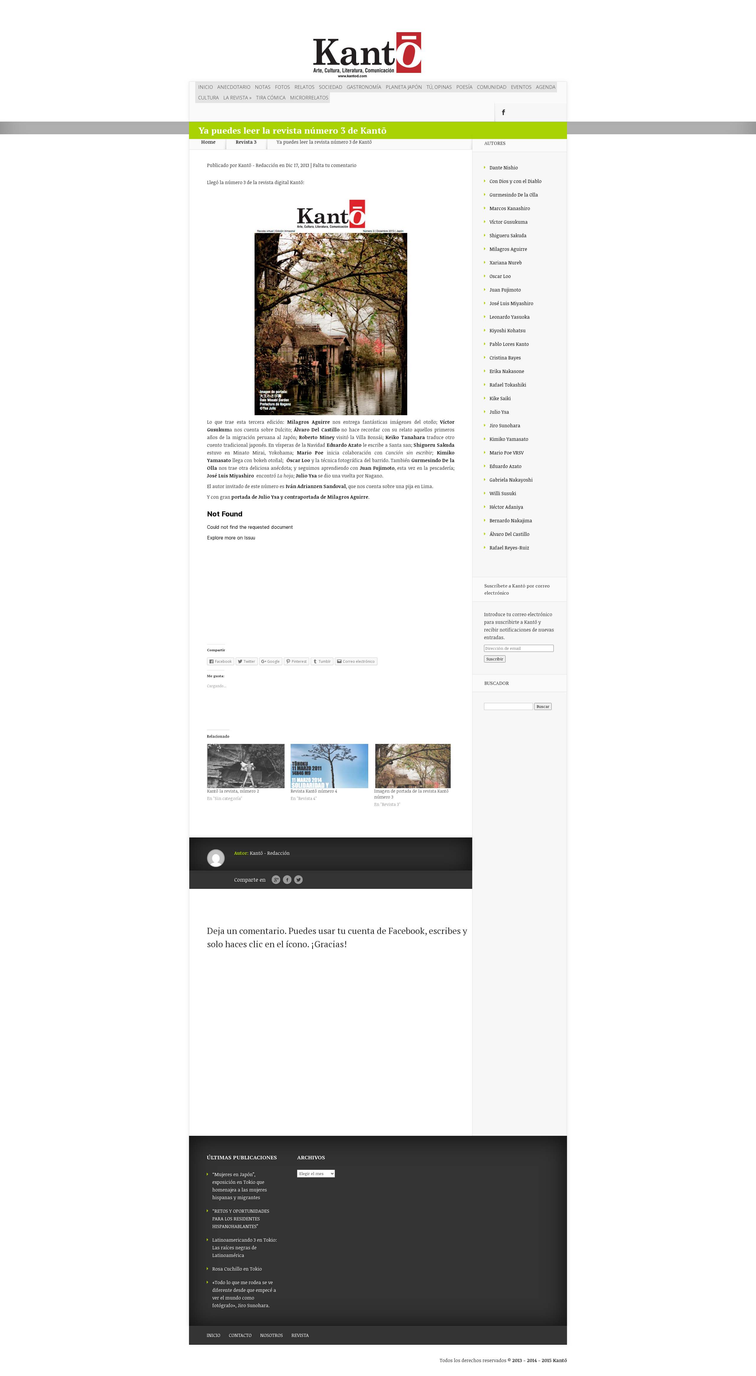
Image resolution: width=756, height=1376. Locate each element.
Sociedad (330, 87)
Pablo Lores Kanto (509, 344)
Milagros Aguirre (508, 249)
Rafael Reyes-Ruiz (509, 547)
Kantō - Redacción (258, 165)
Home (208, 142)
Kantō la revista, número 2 (233, 791)
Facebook (287, 880)
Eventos (521, 87)
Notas (263, 87)
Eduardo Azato (506, 466)
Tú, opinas (439, 87)
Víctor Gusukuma (509, 222)
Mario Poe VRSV (507, 452)
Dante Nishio (504, 167)
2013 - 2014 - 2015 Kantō (539, 1360)
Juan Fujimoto (505, 290)
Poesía (464, 87)
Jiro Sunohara (505, 425)
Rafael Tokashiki (508, 385)
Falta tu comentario (334, 165)
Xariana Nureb (506, 262)
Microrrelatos (309, 97)
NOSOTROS (271, 1335)
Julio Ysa (499, 412)
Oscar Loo (500, 276)
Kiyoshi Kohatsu (508, 330)
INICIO (213, 1335)
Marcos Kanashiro (510, 208)
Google (276, 880)
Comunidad (491, 87)
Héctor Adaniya (506, 507)
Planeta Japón (404, 87)
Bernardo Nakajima (511, 520)
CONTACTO (240, 1335)
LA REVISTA (237, 97)
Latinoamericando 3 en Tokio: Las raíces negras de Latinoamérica (244, 1248)
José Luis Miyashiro (511, 303)
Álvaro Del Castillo (509, 534)
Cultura (208, 97)
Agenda (545, 87)
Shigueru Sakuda (508, 235)
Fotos (282, 87)
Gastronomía (364, 87)
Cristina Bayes (505, 357)
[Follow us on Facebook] (503, 112)
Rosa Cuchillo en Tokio (237, 1269)
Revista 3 (246, 142)
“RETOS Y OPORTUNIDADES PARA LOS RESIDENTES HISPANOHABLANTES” (240, 1219)
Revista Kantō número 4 (314, 791)
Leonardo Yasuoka (510, 317)
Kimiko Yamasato (509, 439)
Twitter (298, 880)
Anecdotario (233, 87)
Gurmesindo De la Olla (514, 195)
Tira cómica (271, 97)
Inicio (205, 87)
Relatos (304, 87)
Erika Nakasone (507, 371)
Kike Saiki (500, 398)
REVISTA (300, 1335)
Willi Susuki (503, 493)
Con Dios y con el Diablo (516, 181)
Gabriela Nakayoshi (511, 480)
